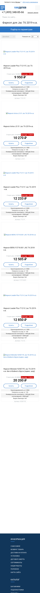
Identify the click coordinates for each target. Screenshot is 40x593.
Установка (15, 556)
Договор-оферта (18, 559)
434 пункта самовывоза (30, 2)
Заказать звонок (33, 12)
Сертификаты (16, 562)
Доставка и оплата (19, 552)
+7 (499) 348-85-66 (13, 12)
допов (20, 7)
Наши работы (16, 566)
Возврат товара (17, 549)
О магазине (15, 546)
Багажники (15, 586)
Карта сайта (16, 572)
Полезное (15, 569)
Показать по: (26, 36)
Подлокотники (17, 590)
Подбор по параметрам (21, 29)
